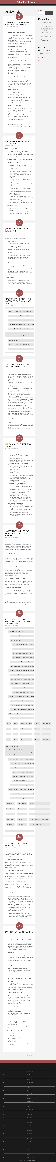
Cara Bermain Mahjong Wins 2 (19, 932)
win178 (24, 43)
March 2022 (29, 1141)
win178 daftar (23, 173)
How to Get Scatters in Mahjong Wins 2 (16, 844)
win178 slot (28, 939)
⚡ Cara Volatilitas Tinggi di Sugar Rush (18, 142)
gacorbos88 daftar (11, 867)
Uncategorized (29, 1157)
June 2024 (29, 1090)
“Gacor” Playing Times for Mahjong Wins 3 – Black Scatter (17, 533)
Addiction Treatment (28, 2)
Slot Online (29, 1154)
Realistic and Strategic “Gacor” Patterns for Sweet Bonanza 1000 (18, 621)
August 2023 (29, 1111)
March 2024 (29, 1098)
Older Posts (30, 1055)
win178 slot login (13, 575)
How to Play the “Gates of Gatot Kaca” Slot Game (17, 366)
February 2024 (29, 1101)
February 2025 (29, 1082)
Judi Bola (29, 1149)
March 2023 (29, 1125)
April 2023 (29, 1122)
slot (39, 60)
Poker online (29, 1152)
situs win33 (16, 472)
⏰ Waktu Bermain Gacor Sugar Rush (16, 230)
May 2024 (29, 1093)
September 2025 (29, 1071)
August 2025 (29, 1074)
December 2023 (29, 1103)
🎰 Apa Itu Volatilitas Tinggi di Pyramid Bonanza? (45, 40)
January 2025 (29, 1085)
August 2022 (29, 1133)
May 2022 (29, 1136)
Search (40, 10)
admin (17, 26)
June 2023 (29, 1117)
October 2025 (29, 1069)
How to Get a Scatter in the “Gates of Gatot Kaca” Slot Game (18, 301)
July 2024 (29, 1087)
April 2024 (29, 1095)
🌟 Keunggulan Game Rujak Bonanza (18, 445)
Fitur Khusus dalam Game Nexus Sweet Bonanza (17, 23)
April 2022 (29, 1138)
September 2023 (29, 1109)
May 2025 (29, 1077)
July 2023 (29, 1114)
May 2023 (29, 1119)
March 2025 (29, 1079)
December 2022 (29, 1128)
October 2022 (29, 1130)
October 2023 (29, 1106)
